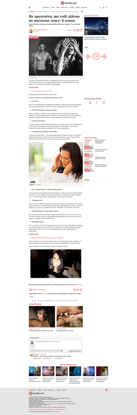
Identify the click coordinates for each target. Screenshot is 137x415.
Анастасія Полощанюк (40, 29)
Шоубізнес (45, 7)
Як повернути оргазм (65, 330)
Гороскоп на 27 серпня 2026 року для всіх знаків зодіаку (48, 379)
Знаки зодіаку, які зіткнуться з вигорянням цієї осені (34, 379)
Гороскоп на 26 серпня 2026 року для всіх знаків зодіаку (62, 379)
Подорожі (64, 7)
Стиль (53, 7)
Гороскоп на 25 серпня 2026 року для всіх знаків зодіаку (89, 379)
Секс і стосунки (34, 37)
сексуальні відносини (46, 300)
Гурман (71, 7)
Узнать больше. (56, 411)
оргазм (75, 300)
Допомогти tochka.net (43, 11)
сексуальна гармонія (63, 300)
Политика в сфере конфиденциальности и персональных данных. (51, 409)
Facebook (44, 293)
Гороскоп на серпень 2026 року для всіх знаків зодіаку (95, 38)
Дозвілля (84, 7)
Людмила (36, 354)
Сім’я (58, 7)
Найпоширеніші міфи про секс (41, 330)
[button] (103, 7)
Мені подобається (47, 358)
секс (35, 300)
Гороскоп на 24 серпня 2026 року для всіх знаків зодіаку (102, 379)
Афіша (77, 7)
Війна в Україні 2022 (58, 11)
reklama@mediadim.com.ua (51, 403)
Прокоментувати (37, 358)
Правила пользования (33, 409)
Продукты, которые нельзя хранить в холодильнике (100, 141)
